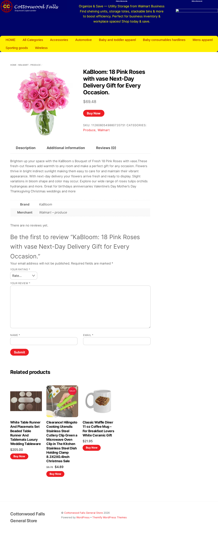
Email (88, 335)
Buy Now (93, 113)
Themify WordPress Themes (109, 517)
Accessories (59, 40)
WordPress (83, 517)
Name (15, 335)
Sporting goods (17, 48)
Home (13, 65)
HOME (10, 40)
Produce (35, 65)
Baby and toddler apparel (117, 40)
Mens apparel (203, 40)
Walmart (23, 65)
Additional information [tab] (66, 148)
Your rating (20, 269)
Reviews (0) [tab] (106, 148)
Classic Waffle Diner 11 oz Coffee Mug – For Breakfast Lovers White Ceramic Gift (98, 428)
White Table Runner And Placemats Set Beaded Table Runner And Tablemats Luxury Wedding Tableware (25, 433)
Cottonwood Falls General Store (83, 512)
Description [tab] (26, 148)
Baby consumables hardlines (164, 40)
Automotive (83, 40)
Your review (20, 283)
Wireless (41, 48)
